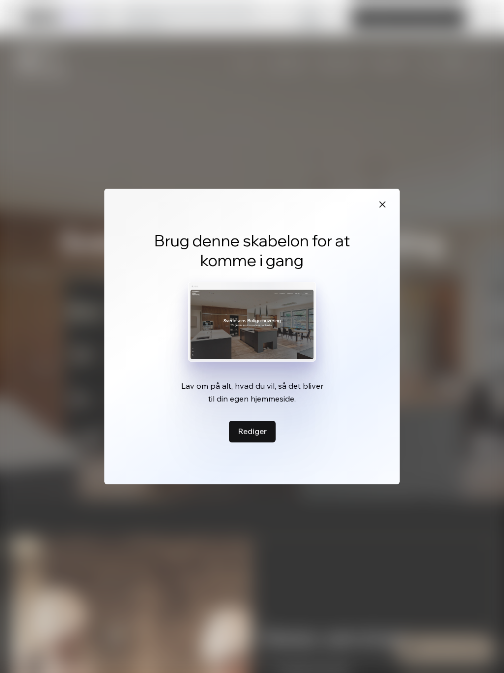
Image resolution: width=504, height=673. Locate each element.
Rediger (252, 431)
